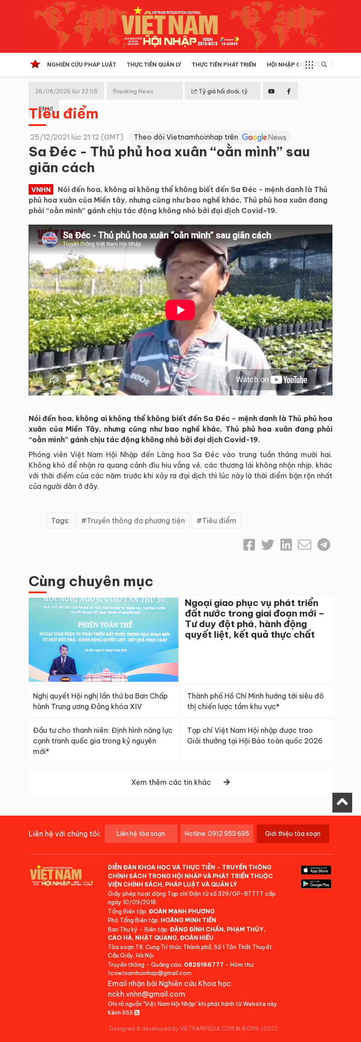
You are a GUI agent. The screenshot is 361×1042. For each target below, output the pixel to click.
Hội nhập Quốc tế (293, 64)
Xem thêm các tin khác (171, 782)
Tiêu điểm (64, 113)
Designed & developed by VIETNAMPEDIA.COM (172, 1028)
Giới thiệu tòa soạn (292, 834)
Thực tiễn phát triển (224, 64)
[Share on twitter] (267, 544)
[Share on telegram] (323, 544)
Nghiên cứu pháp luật (81, 64)
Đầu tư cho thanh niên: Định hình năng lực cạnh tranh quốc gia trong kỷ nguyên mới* (103, 741)
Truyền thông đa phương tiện (136, 520)
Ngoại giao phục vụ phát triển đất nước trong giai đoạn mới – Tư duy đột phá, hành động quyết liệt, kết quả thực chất (254, 618)
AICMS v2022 (260, 1028)
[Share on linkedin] (286, 544)
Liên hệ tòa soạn (141, 834)
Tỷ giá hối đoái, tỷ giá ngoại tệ (220, 98)
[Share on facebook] (249, 544)
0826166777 (204, 964)
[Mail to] (304, 544)
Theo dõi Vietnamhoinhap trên (187, 137)
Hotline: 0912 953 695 (217, 834)
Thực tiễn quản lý (154, 64)
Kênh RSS (121, 1012)
